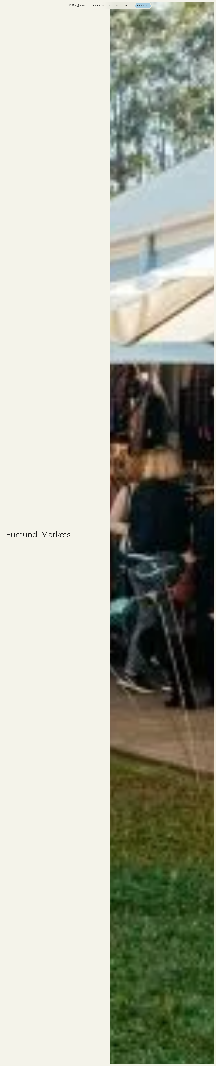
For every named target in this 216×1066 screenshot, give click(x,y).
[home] (77, 6)
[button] (127, 5)
